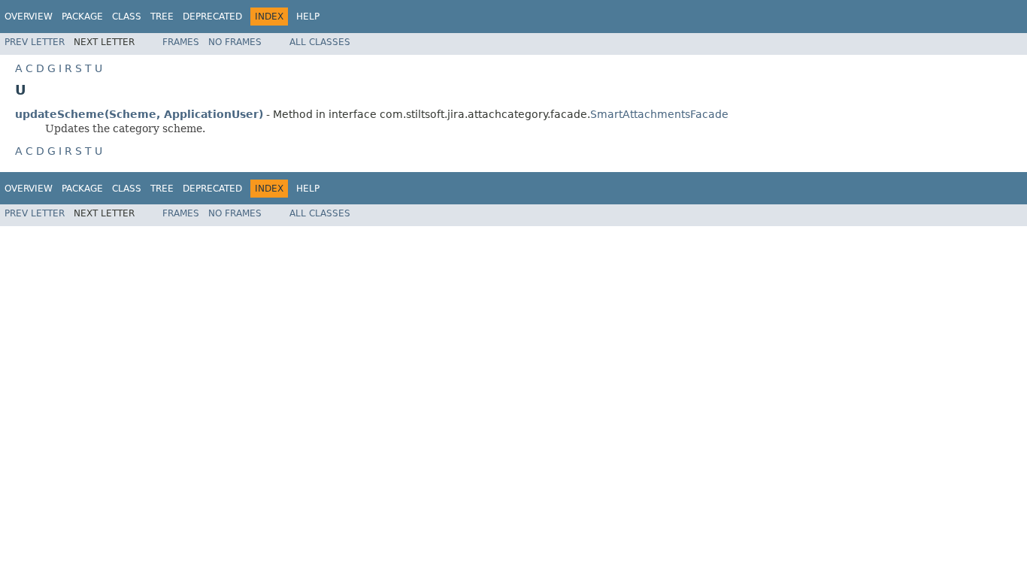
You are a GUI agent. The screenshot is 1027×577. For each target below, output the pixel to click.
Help (308, 16)
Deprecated (212, 16)
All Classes (319, 42)
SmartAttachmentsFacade (659, 114)
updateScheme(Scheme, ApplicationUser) (139, 114)
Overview (29, 16)
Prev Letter (35, 42)
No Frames (235, 42)
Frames (180, 42)
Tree (162, 16)
